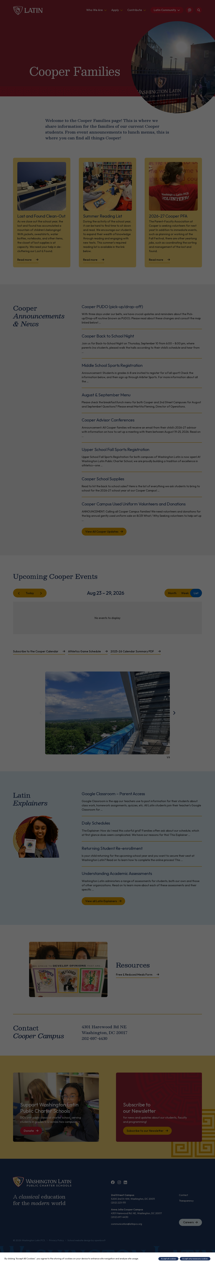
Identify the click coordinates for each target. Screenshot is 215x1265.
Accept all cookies (168, 1258)
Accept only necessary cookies (195, 1258)
